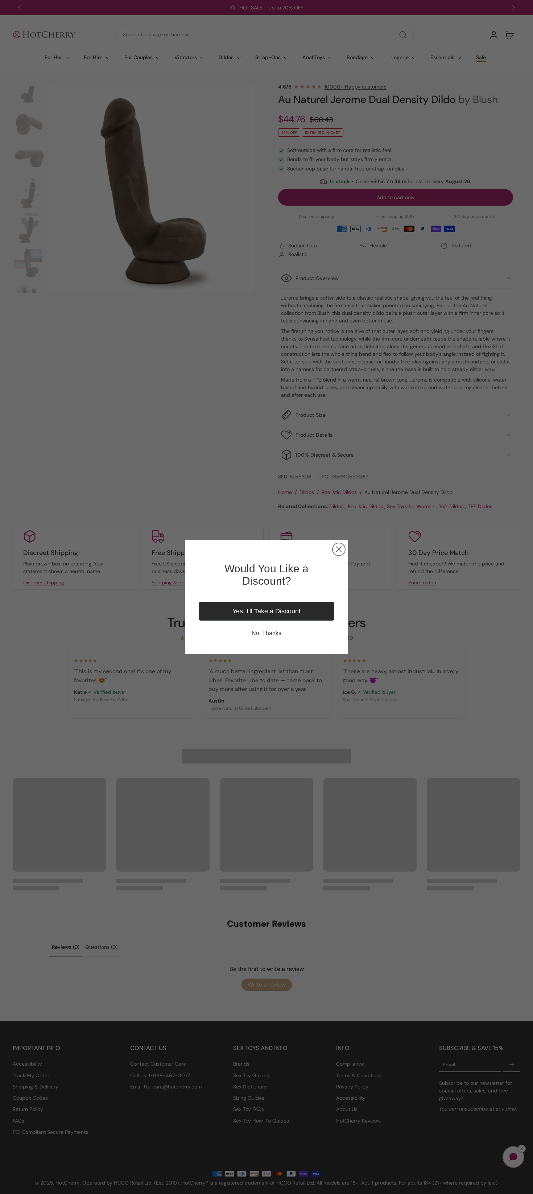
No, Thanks (266, 633)
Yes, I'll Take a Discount (266, 611)
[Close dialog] (338, 549)
